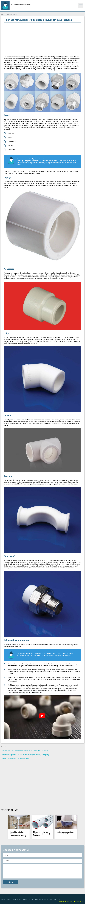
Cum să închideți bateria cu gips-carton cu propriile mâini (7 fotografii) (25, 755)
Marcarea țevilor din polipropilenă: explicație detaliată (42, 834)
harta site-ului (79, 901)
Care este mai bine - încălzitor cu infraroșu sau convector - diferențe (24, 751)
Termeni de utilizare (65, 901)
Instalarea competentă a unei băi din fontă (65, 833)
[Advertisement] (42, 39)
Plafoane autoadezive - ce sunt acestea (15, 759)
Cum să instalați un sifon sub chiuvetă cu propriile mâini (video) (18, 834)
